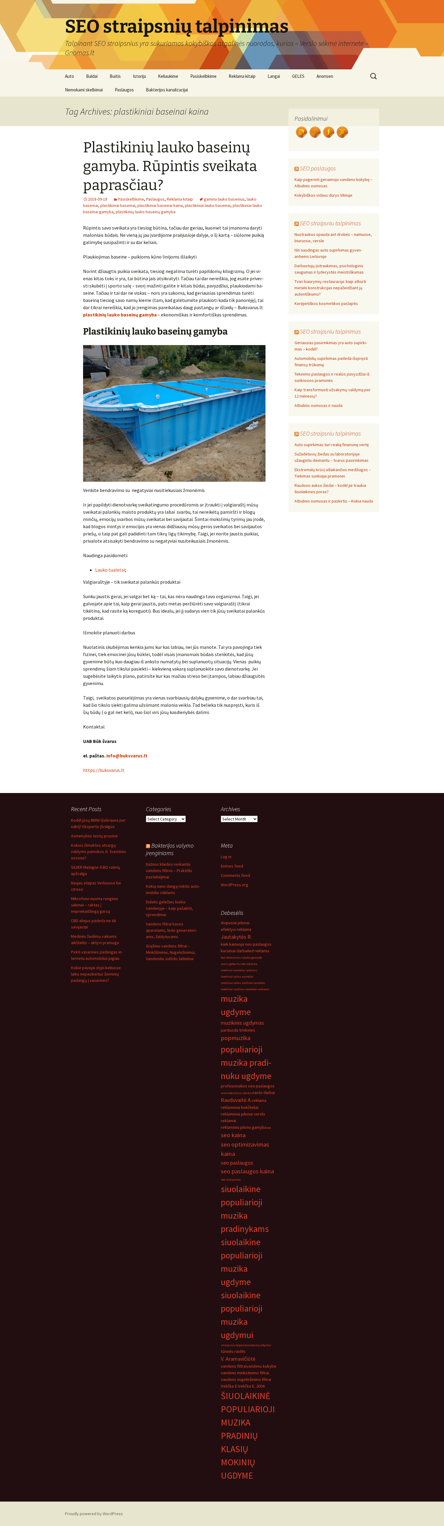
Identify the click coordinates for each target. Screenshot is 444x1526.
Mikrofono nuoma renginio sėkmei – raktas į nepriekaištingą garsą (94, 905)
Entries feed (232, 866)
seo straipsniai (231, 1180)
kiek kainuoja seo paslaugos (246, 944)
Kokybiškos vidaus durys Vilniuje (323, 195)
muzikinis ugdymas (242, 1022)
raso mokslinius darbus (237, 1093)
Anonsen (325, 76)
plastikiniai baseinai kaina (160, 205)
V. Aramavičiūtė (238, 1358)
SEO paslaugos (318, 168)
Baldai (92, 76)
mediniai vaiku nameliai (237, 977)
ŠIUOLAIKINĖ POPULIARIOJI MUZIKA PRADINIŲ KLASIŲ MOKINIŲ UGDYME (248, 1435)
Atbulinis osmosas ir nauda (318, 405)
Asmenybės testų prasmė (94, 836)
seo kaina (233, 1135)
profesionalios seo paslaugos (248, 1086)
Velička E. (229, 1386)
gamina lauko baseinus (224, 199)
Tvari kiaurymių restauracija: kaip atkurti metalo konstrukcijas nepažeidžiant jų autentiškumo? (330, 288)
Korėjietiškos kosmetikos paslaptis (326, 303)
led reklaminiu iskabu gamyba (241, 958)
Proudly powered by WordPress (94, 1513)
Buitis (115, 76)
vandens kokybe (261, 1366)
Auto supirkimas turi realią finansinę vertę (331, 444)
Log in (226, 856)
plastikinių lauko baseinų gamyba (145, 211)
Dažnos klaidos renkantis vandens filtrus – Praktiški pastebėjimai (169, 870)
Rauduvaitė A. (236, 1099)
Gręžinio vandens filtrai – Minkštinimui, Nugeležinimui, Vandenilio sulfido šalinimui (171, 952)
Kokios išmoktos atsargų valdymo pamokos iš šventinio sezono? (98, 851)
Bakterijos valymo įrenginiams (170, 849)
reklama (259, 1100)
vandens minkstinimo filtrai (245, 1372)
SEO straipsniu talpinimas (330, 223)
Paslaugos (124, 90)
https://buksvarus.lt (103, 770)
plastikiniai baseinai (117, 205)
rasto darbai (264, 1092)
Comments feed (235, 875)
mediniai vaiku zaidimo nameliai (243, 983)
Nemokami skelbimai (84, 90)
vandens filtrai (233, 1366)
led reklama (258, 950)
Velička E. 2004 (251, 1386)
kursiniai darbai (234, 950)
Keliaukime (168, 76)
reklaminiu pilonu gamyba (243, 1127)
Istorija (139, 76)
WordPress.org (234, 884)
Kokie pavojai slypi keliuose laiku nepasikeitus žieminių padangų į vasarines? (96, 974)
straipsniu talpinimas (235, 1345)
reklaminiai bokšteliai (240, 1107)
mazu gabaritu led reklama (239, 964)
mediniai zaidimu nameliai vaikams (245, 989)
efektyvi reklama (236, 929)
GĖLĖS (298, 76)
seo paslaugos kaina (247, 1171)
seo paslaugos (237, 1162)
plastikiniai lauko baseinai (207, 205)
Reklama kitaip (242, 76)
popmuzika (235, 1038)
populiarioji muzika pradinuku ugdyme (246, 1062)
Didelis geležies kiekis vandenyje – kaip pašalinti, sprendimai (169, 908)
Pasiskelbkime (203, 76)
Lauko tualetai (110, 570)
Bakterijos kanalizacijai (167, 90)
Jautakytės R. (236, 936)
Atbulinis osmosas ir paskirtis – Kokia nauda (333, 501)
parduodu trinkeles (238, 1030)
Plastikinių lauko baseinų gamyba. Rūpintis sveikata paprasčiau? (170, 166)
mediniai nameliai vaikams (239, 970)
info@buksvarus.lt (126, 756)
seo (268, 1128)
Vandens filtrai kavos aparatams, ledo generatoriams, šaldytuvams (171, 930)
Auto (69, 76)
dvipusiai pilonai (235, 922)
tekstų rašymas (260, 1345)
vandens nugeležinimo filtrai (246, 1379)
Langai (274, 76)
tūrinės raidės (233, 1351)
